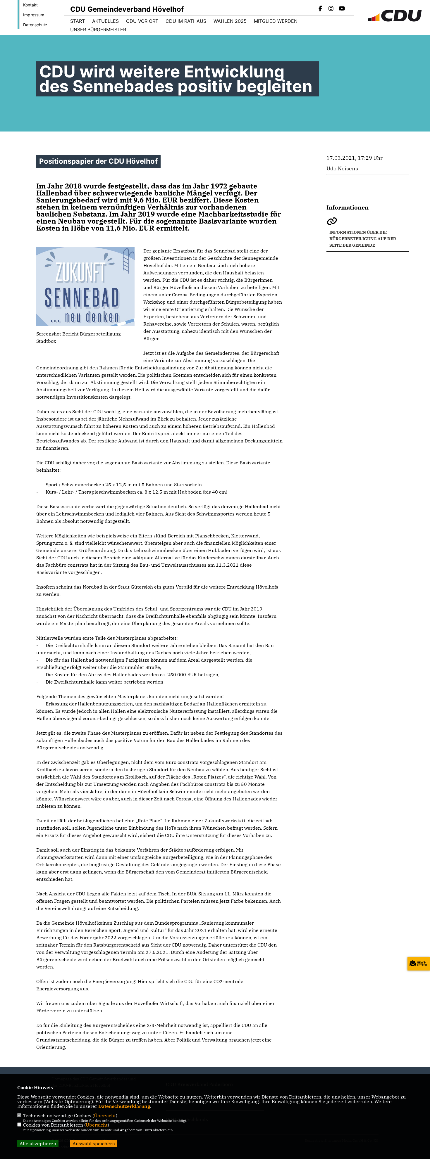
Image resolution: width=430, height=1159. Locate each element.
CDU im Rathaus (186, 21)
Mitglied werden (275, 21)
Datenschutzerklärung (124, 1106)
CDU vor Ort (142, 21)
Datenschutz (35, 24)
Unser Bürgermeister (98, 29)
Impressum (33, 14)
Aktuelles (105, 21)
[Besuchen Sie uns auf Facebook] (320, 9)
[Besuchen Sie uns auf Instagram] (331, 9)
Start (77, 21)
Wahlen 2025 (230, 21)
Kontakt (30, 4)
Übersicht (105, 1115)
